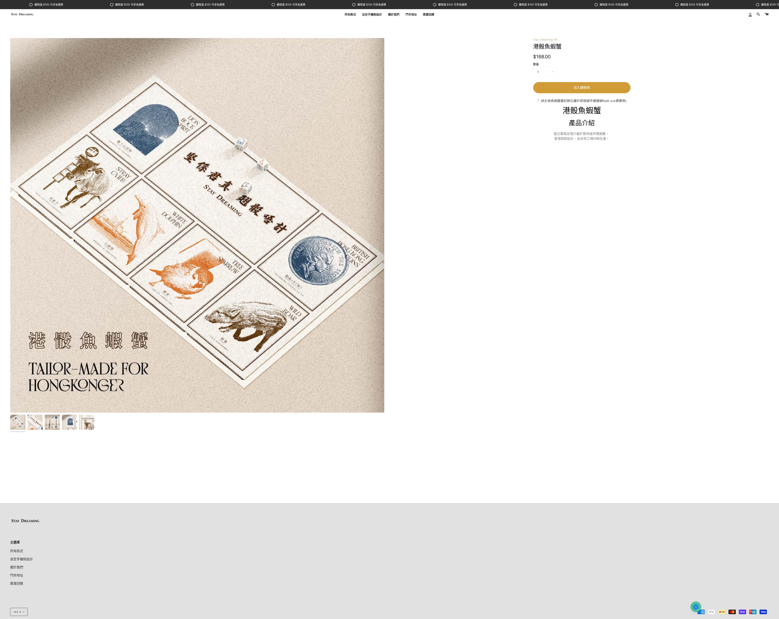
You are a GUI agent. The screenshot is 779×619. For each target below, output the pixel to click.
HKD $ (17, 612)
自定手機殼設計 (21, 559)
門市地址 (16, 575)
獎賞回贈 (16, 583)
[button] (696, 607)
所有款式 (16, 551)
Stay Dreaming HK (545, 39)
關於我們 (16, 567)
